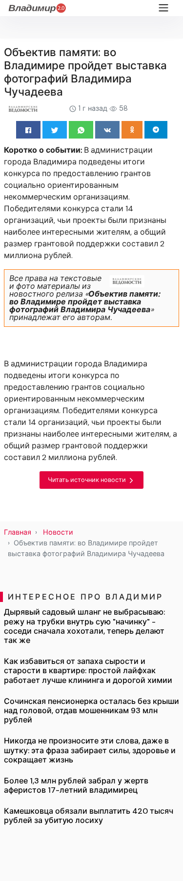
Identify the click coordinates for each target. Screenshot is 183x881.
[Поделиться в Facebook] (28, 130)
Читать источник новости (87, 480)
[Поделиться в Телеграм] (155, 130)
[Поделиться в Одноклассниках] (132, 130)
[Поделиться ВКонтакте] (107, 130)
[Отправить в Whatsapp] (81, 130)
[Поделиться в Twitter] (54, 130)
